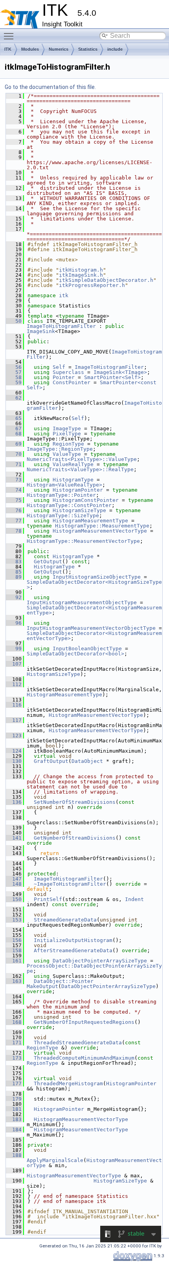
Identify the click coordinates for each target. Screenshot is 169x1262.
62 (14, 398)
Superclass (68, 372)
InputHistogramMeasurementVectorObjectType (91, 628)
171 (14, 1042)
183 (14, 1119)
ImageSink (41, 331)
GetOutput (48, 561)
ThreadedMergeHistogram (68, 1083)
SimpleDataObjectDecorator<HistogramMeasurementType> (94, 610)
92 (14, 597)
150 (14, 899)
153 (14, 920)
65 (14, 418)
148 (14, 884)
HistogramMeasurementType (90, 521)
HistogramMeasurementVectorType (100, 531)
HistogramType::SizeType (63, 515)
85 (14, 572)
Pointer (64, 377)
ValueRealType (73, 464)
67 (14, 428)
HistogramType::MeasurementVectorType (83, 541)
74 (14, 490)
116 (14, 705)
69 (14, 444)
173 (14, 1058)
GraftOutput (51, 761)
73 (14, 480)
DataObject (87, 761)
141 (14, 838)
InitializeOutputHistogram (73, 940)
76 (14, 510)
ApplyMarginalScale (55, 1160)
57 (14, 372)
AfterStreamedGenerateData (73, 950)
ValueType (67, 454)
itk (63, 295)
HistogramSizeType (79, 510)
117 (14, 720)
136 (14, 802)
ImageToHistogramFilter (61, 326)
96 (14, 623)
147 (14, 879)
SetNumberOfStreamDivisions (75, 802)
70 (14, 454)
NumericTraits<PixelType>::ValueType (82, 459)
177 (14, 1083)
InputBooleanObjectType (87, 648)
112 (14, 684)
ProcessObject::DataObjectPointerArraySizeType (94, 968)
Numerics (58, 49)
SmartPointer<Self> (112, 377)
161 (14, 961)
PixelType (67, 434)
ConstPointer (71, 382)
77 (14, 521)
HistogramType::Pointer (61, 495)
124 (14, 751)
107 (14, 664)
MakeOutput (42, 986)
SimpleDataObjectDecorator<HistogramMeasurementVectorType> (94, 635)
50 (14, 321)
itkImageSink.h (81, 275)
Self (59, 367)
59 (14, 382)
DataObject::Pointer (64, 981)
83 (14, 561)
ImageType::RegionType (60, 449)
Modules (30, 49)
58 (14, 377)
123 (14, 735)
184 (14, 1129)
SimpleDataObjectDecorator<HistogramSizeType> (94, 584)
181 (14, 1109)
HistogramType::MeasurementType (102, 526)
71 (14, 464)
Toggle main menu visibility (10, 36)
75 (14, 500)
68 (14, 434)
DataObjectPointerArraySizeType (100, 961)
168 (14, 1022)
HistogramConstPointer (86, 500)
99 (14, 648)
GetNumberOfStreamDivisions (75, 838)
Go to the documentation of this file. (50, 87)
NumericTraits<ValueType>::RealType (80, 469)
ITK (7, 49)
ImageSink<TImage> (120, 372)
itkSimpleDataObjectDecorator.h (106, 280)
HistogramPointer (78, 490)
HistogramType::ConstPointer (69, 505)
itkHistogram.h (81, 270)
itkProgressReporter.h (92, 285)
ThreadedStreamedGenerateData (78, 1042)
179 (14, 1099)
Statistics (87, 49)
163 (14, 981)
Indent (134, 899)
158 (14, 950)
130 (14, 761)
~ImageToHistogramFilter (70, 884)
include (115, 49)
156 (14, 940)
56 (14, 367)
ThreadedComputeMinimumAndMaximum (84, 1058)
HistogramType (73, 480)
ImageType (67, 428)
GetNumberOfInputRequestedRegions (84, 1022)
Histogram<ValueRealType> (64, 485)
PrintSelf (48, 899)
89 (14, 577)
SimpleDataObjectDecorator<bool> (75, 654)
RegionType (68, 444)
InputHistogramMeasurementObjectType (82, 602)
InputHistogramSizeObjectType (97, 577)
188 (14, 1155)
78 (14, 531)
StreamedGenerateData (65, 920)
